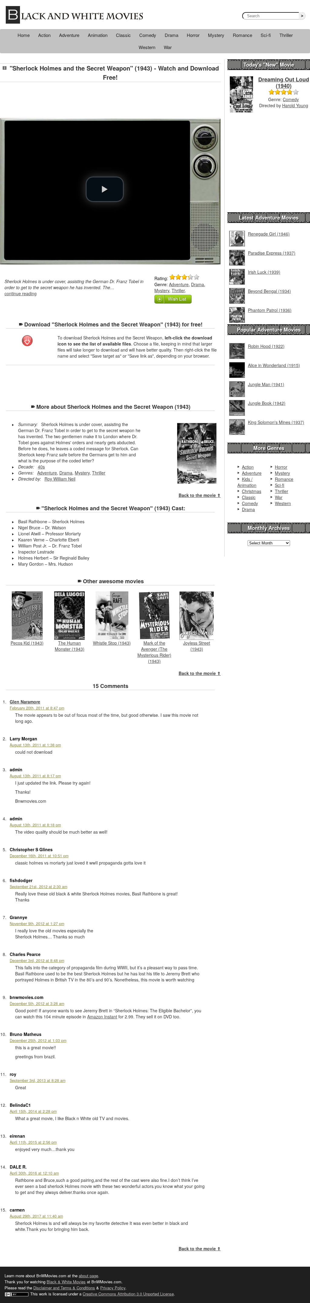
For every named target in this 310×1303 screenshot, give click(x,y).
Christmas (251, 491)
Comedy (147, 35)
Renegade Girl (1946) (269, 234)
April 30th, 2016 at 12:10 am (34, 1173)
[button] (105, 189)
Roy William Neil (60, 479)
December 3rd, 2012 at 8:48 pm (37, 960)
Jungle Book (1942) (266, 403)
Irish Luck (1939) (264, 272)
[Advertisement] (110, 100)
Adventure (69, 35)
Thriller (286, 35)
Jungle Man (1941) (266, 384)
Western (147, 47)
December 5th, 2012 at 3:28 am (37, 1003)
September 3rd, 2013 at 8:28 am (37, 1080)
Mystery (216, 35)
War (168, 47)
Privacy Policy (112, 1288)
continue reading (21, 293)
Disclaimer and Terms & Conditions (64, 1288)
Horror (193, 35)
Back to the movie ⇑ (200, 495)
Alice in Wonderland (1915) (274, 365)
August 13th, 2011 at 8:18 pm (35, 825)
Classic (123, 35)
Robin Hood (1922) (266, 346)
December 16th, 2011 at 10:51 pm (39, 855)
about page (88, 1275)
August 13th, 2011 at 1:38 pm (35, 745)
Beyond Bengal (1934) (269, 291)
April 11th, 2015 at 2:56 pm (33, 1142)
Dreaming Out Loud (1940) (283, 82)
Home (24, 35)
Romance (242, 35)
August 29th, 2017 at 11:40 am (36, 1216)
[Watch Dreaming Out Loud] (241, 94)
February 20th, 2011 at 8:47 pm (37, 708)
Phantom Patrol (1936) (270, 310)
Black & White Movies (66, 1282)
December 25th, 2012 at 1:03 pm (38, 1040)
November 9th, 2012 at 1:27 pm (37, 923)
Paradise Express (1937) (271, 253)
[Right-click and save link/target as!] (27, 341)
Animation (97, 35)
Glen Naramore (25, 702)
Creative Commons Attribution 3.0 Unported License (128, 1294)
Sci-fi (266, 35)
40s (41, 467)
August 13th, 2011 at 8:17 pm (35, 776)
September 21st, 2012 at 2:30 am (38, 886)
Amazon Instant (102, 1017)
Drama (171, 35)
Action (44, 35)
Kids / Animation (246, 482)
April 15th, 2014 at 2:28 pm (33, 1111)
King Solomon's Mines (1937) (276, 422)
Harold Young (295, 105)
